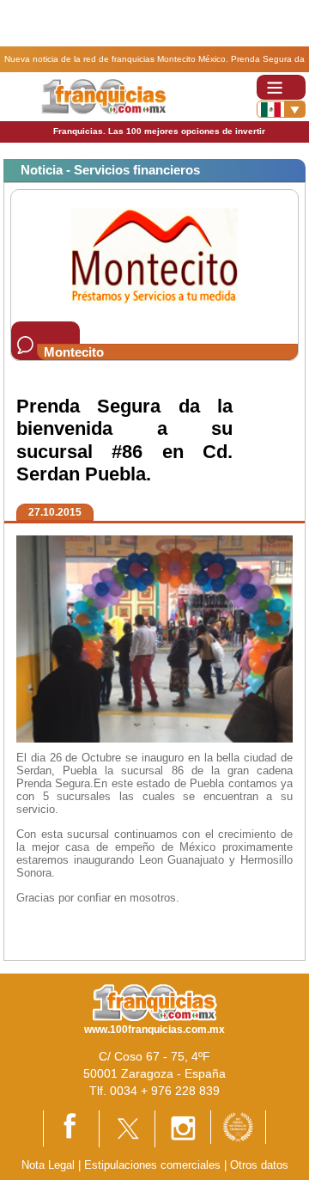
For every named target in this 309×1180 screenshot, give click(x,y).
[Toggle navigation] (281, 87)
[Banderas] (281, 109)
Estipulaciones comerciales (154, 1165)
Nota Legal (48, 1165)
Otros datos (259, 1165)
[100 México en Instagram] (183, 1128)
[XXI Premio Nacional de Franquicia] (238, 1126)
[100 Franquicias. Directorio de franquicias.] (103, 95)
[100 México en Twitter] (127, 1128)
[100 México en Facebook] (71, 1127)
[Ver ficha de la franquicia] (154, 254)
